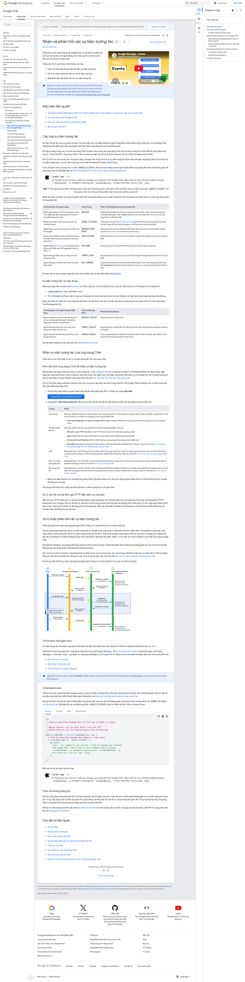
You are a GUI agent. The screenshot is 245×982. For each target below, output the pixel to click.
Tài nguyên (96, 3)
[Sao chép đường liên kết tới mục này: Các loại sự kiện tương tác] (80, 136)
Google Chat (59, 3)
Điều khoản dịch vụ (44, 956)
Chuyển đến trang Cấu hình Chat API (66, 397)
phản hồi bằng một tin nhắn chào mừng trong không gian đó (99, 170)
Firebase (92, 966)
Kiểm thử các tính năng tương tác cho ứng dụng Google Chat (74, 859)
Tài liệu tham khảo (37, 16)
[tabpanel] (106, 739)
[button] (16, 44)
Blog (144, 940)
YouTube (146, 952)
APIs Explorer (95, 952)
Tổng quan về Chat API (59, 811)
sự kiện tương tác (50, 704)
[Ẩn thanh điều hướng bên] (30, 977)
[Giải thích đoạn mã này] (159, 716)
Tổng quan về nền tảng (46, 940)
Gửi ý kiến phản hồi (158, 42)
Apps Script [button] (81, 711)
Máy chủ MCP (55, 16)
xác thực (152, 646)
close (240, 10)
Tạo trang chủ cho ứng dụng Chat (62, 850)
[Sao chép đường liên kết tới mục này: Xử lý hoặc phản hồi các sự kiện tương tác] (102, 519)
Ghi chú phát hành (49, 47)
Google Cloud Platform (110, 966)
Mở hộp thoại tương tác (88, 343)
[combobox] (197, 3)
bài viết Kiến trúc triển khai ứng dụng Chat (112, 378)
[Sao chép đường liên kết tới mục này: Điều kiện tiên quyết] (72, 106)
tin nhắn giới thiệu (126, 222)
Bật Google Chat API (57, 127)
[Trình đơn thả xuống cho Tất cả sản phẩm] (86, 3)
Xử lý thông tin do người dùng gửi (62, 668)
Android (69, 966)
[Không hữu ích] (167, 35)
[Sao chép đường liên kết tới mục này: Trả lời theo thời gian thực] (74, 641)
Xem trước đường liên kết (104, 463)
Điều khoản (41, 977)
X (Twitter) (147, 948)
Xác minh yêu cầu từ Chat (59, 854)
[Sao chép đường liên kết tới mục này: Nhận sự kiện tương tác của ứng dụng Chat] (103, 352)
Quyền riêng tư (54, 977)
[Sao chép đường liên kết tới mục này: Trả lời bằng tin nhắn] (63, 688)
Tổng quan (7, 16)
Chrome (81, 966)
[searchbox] (17, 25)
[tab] (48, 711)
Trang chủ (45, 3)
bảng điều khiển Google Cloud (101, 948)
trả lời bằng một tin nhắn (126, 651)
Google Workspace (60, 35)
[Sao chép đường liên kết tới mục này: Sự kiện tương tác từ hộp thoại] (80, 281)
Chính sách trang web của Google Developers (89, 889)
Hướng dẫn (21, 16)
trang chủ (60, 246)
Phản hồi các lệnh (55, 845)
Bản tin (146, 944)
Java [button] (69, 711)
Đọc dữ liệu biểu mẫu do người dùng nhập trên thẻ (69, 841)
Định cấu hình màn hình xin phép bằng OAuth (67, 122)
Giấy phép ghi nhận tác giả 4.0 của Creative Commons (105, 886)
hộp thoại (75, 286)
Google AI (128, 966)
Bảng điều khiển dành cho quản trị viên (105, 940)
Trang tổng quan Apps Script (101, 944)
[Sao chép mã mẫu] (167, 716)
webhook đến (102, 372)
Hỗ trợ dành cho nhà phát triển (49, 952)
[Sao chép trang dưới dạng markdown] (124, 42)
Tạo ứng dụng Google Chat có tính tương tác (92, 95)
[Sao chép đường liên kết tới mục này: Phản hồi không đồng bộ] (73, 791)
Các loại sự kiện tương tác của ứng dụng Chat (135, 556)
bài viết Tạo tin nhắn (87, 807)
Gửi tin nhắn (53, 827)
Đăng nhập (237, 3)
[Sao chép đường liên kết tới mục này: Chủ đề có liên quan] (72, 820)
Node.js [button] (48, 711)
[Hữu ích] (163, 35)
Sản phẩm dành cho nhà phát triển (51, 944)
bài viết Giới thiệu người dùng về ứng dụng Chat (117, 696)
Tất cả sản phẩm (76, 3)
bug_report (232, 10)
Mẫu (67, 16)
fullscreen (236, 10)
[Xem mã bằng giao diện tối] (163, 716)
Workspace (25, 3)
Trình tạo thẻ (89, 16)
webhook (114, 231)
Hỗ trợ (76, 16)
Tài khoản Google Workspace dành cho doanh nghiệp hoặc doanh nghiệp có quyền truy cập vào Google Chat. (95, 113)
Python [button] (59, 711)
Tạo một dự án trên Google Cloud (62, 117)
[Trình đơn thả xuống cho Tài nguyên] (104, 3)
